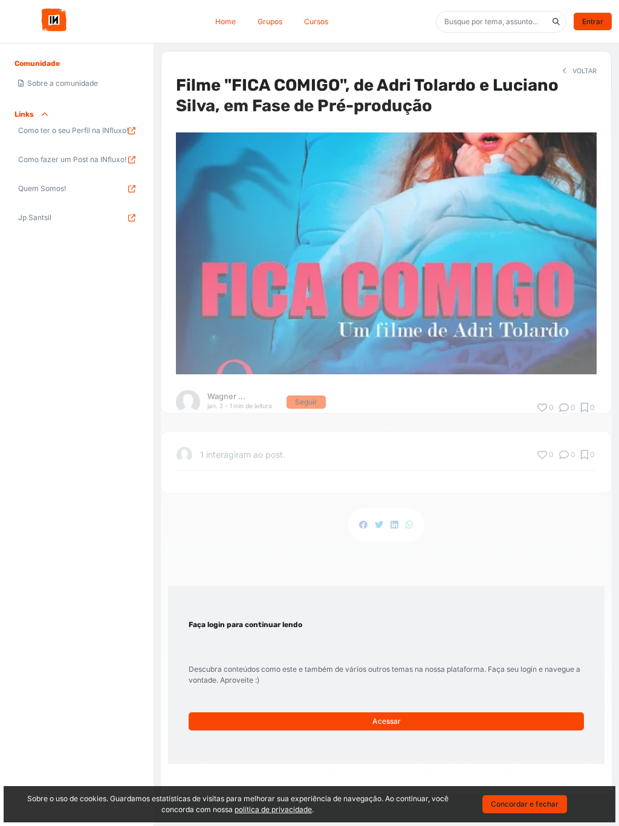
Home (225, 21)
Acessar (386, 721)
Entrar (592, 21)
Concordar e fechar (525, 803)
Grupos (270, 21)
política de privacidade (273, 809)
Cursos (316, 21)
